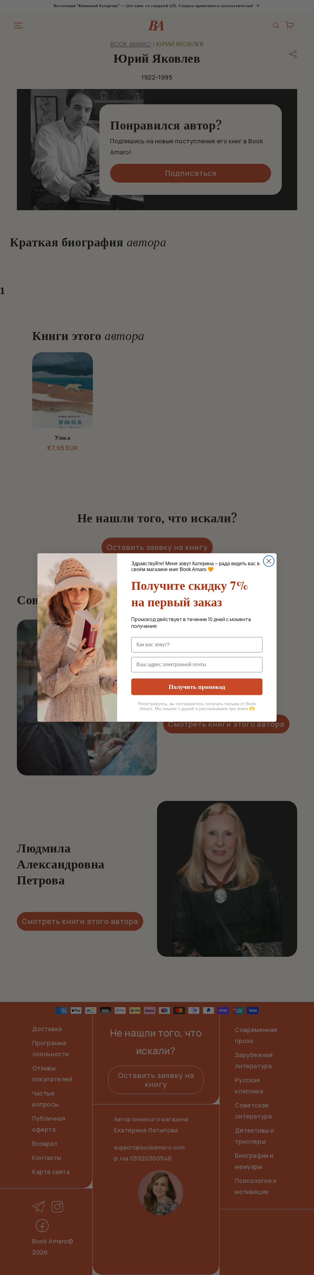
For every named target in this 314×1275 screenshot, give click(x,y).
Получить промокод (197, 686)
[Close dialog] (268, 561)
